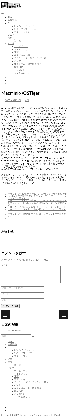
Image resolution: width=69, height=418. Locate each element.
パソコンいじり (22, 70)
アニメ (11, 35)
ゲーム (11, 23)
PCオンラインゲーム (24, 26)
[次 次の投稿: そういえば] (5, 314)
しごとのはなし (22, 73)
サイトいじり (21, 49)
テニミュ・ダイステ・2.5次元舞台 (31, 58)
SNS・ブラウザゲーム (25, 29)
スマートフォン (22, 32)
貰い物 (17, 41)
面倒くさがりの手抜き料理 (27, 64)
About (11, 17)
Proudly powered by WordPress (49, 415)
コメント (5, 265)
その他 (11, 44)
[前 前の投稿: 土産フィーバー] (63, 314)
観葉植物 (18, 67)
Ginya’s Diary (26, 415)
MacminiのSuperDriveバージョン (24, 111)
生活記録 (12, 20)
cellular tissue (14, 331)
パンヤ (17, 61)
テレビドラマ (21, 46)
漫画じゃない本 (22, 55)
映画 (16, 52)
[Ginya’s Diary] (11, 7)
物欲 (10, 38)
